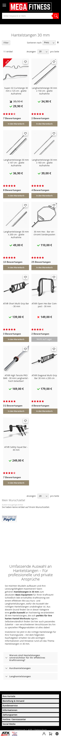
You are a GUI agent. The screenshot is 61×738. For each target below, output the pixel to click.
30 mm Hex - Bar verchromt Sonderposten (44, 233)
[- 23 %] (16, 83)
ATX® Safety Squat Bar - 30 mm (16, 448)
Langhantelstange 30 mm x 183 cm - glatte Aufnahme (44, 162)
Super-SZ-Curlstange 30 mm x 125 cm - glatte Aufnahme (16, 91)
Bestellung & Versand (13, 700)
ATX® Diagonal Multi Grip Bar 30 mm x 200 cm (44, 377)
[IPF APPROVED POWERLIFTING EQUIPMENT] (15, 734)
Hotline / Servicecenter (14, 719)
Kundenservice (10, 705)
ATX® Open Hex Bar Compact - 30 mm (44, 305)
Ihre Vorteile (9, 696)
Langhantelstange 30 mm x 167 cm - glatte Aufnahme (16, 162)
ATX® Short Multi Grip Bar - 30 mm (16, 305)
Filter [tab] (6, 42)
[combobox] (30, 16)
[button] (25, 62)
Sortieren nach (34, 42)
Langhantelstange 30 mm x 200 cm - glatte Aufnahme (16, 234)
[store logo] (30, 7)
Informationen (10, 710)
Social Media (9, 724)
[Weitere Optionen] (9, 518)
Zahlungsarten (10, 714)
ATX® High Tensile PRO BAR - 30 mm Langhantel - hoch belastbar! (16, 378)
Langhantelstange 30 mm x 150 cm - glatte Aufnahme (44, 91)
